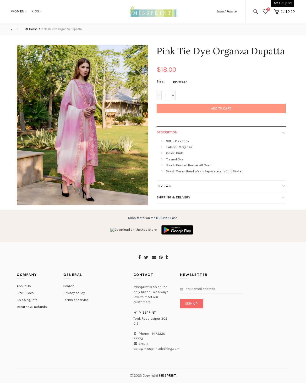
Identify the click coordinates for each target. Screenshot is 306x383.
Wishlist (268, 9)
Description (167, 132)
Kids (35, 11)
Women (17, 11)
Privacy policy (74, 293)
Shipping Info (27, 300)
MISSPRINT (147, 313)
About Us (24, 286)
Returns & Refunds (32, 307)
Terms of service (75, 300)
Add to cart (221, 108)
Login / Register (227, 11)
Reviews (164, 186)
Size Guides (25, 293)
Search (68, 286)
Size (160, 81)
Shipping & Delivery (173, 197)
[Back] (15, 29)
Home (33, 29)
